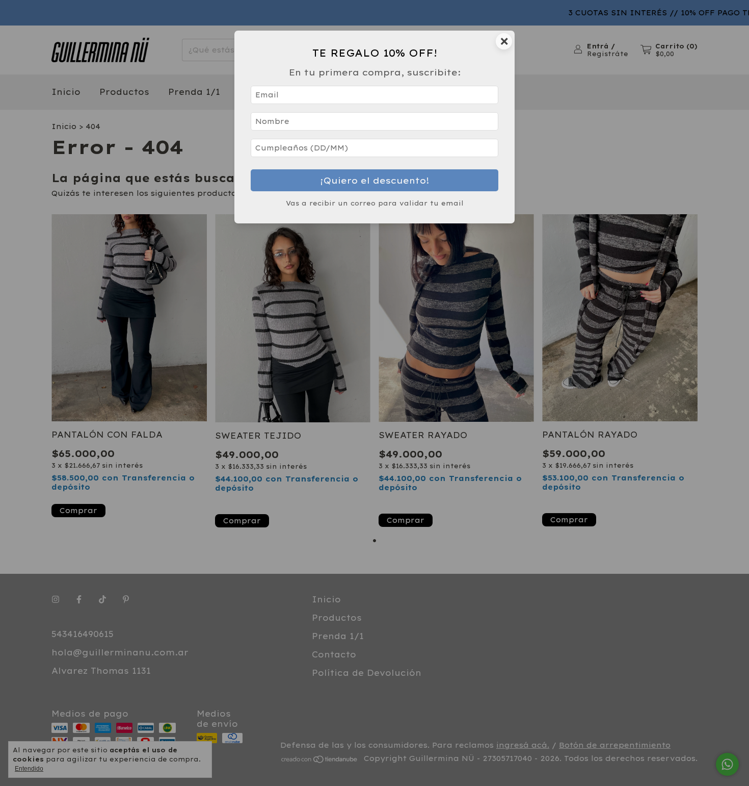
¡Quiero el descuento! (375, 180)
